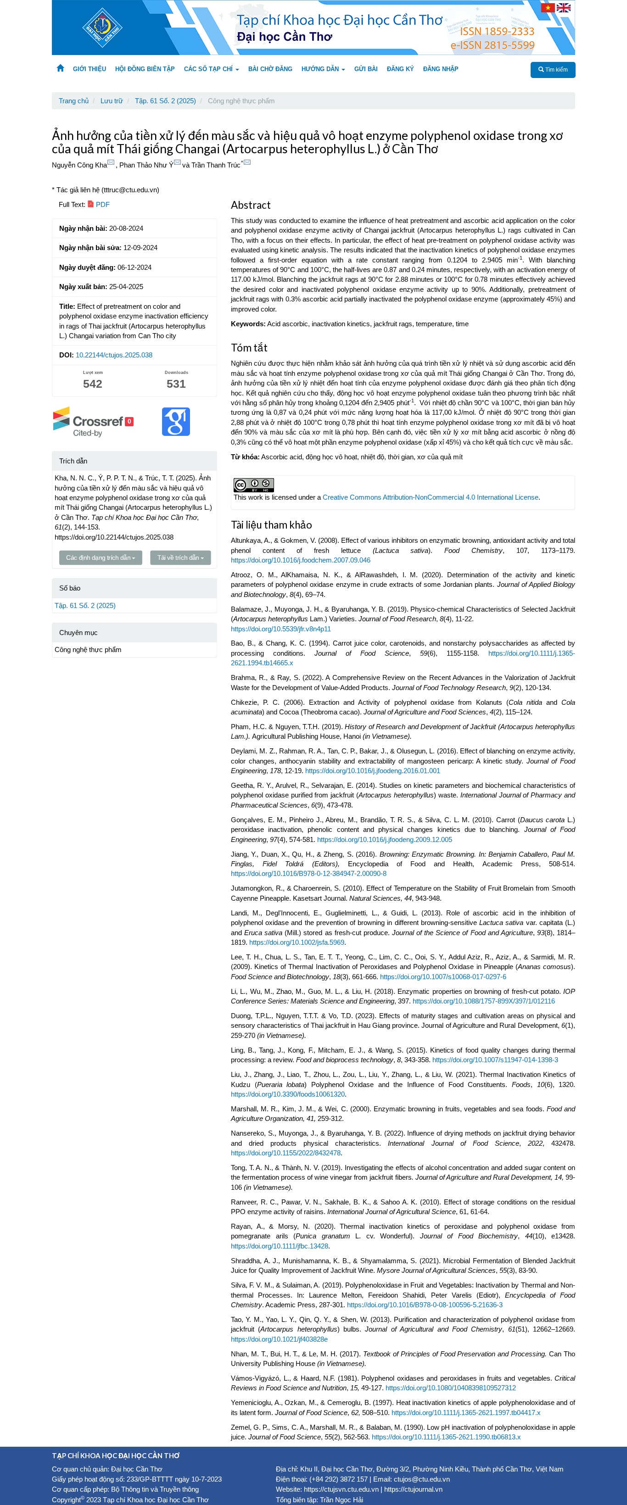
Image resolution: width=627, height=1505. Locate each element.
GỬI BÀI (366, 69)
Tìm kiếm (556, 70)
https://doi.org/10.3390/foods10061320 (288, 1094)
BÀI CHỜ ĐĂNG (270, 69)
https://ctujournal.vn (413, 1489)
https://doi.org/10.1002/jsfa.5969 (296, 942)
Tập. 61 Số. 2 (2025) (165, 101)
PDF (102, 204)
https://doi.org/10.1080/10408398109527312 (451, 1388)
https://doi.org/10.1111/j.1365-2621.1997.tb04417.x (466, 1412)
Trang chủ (74, 101)
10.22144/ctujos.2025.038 (114, 355)
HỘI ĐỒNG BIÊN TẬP (145, 69)
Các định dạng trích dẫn (99, 557)
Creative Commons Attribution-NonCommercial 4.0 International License (430, 497)
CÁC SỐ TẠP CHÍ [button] (209, 69)
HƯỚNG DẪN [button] (321, 69)
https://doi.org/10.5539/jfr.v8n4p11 (281, 629)
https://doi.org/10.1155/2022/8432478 (286, 1153)
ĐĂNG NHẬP (441, 69)
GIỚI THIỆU (89, 69)
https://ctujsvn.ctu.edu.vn (341, 1489)
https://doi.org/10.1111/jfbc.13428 (279, 1246)
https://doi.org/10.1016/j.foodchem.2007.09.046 (300, 560)
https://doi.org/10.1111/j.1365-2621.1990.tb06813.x (446, 1437)
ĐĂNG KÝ (400, 69)
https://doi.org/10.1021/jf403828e (279, 1339)
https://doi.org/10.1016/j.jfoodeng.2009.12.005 (384, 839)
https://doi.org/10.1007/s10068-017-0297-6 (443, 977)
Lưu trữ (112, 101)
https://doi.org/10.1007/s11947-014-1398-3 (495, 1060)
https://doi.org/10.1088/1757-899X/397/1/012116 (484, 1001)
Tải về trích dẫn (179, 557)
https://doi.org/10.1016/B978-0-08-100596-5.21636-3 (425, 1305)
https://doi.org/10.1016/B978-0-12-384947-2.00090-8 (308, 873)
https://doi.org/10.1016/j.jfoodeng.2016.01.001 (372, 771)
